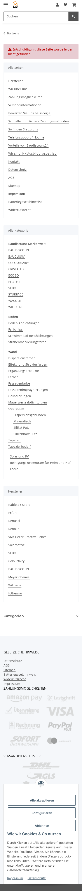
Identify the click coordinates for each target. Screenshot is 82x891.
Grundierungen (19, 396)
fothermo (15, 593)
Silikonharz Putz (25, 434)
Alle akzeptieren (42, 800)
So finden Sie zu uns (23, 129)
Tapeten (14, 440)
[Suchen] (73, 16)
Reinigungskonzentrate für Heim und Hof (40, 463)
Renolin (13, 529)
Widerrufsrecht (19, 210)
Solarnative (16, 545)
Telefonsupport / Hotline (26, 137)
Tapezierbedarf (19, 446)
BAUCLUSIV (16, 256)
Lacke (14, 469)
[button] (57, 4)
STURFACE (15, 294)
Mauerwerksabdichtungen (27, 402)
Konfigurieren (42, 813)
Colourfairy (16, 561)
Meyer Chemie (19, 577)
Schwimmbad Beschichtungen (30, 336)
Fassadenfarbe (19, 383)
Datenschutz (37, 878)
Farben (13, 377)
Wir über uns (18, 89)
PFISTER (14, 282)
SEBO (12, 288)
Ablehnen (42, 825)
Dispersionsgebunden (30, 415)
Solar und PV (19, 456)
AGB (11, 178)
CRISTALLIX (16, 269)
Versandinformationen (24, 105)
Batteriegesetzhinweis (19, 674)
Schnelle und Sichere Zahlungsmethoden (38, 121)
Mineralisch (22, 421)
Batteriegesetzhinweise (25, 202)
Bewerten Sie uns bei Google (29, 113)
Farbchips (15, 329)
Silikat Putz (22, 427)
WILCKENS (15, 307)
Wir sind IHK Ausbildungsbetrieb (32, 153)
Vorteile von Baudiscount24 (28, 145)
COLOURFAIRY (18, 263)
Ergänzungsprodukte (23, 371)
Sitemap (14, 186)
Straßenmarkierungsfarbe (27, 342)
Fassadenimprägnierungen (28, 390)
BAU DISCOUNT (19, 250)
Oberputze (16, 409)
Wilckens (14, 585)
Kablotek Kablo (19, 505)
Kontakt (13, 161)
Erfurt (12, 513)
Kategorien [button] (13, 616)
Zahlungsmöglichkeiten (25, 97)
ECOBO (13, 275)
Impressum (15, 878)
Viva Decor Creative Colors (27, 537)
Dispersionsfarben (21, 358)
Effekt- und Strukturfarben (27, 364)
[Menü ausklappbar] (5, 2)
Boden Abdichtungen (23, 323)
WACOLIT (15, 301)
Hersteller (15, 81)
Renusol (14, 521)
